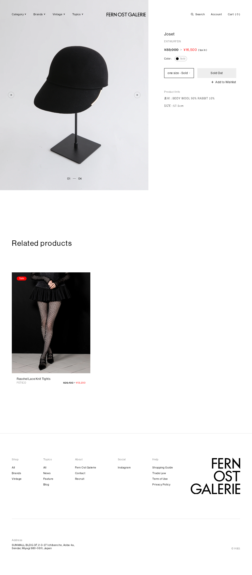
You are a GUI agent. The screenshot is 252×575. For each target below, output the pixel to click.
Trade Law (159, 473)
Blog (46, 484)
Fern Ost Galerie (85, 467)
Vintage (17, 479)
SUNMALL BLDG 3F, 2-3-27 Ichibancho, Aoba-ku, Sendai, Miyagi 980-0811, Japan (43, 547)
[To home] (126, 14)
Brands (16, 473)
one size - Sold (178, 73)
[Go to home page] (215, 476)
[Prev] (11, 95)
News (46, 473)
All (13, 467)
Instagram (124, 467)
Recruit (79, 479)
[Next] (137, 95)
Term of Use (160, 479)
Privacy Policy (161, 484)
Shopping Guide (162, 467)
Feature (48, 479)
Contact (80, 473)
